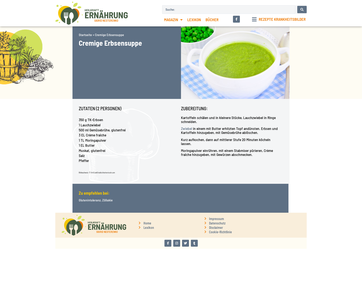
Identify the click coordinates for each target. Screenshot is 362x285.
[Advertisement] (36, 128)
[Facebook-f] (167, 243)
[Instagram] (176, 243)
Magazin (171, 19)
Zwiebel (186, 128)
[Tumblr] (194, 243)
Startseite (85, 35)
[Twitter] (185, 243)
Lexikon (194, 19)
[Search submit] (302, 9)
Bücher (212, 19)
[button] (279, 19)
